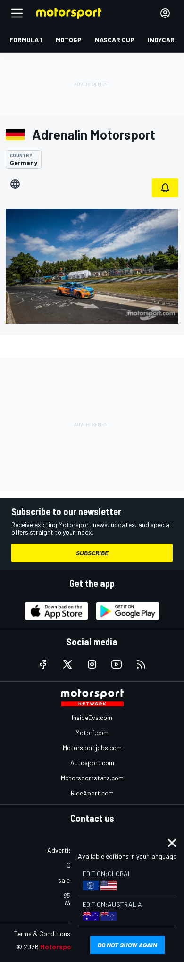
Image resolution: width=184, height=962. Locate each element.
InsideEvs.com (92, 717)
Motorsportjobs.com (92, 748)
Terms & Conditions (42, 933)
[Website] (15, 184)
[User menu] (165, 13)
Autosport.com (92, 763)
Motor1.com (92, 732)
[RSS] (141, 664)
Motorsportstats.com (92, 778)
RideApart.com (92, 793)
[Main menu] (17, 13)
